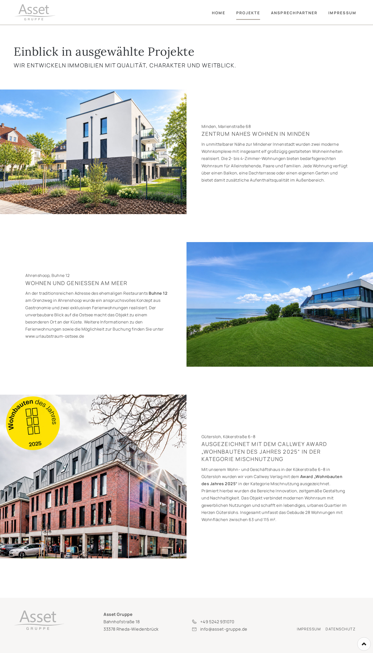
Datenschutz (340, 629)
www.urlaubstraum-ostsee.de (54, 336)
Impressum (309, 629)
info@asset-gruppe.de (223, 629)
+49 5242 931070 (217, 622)
